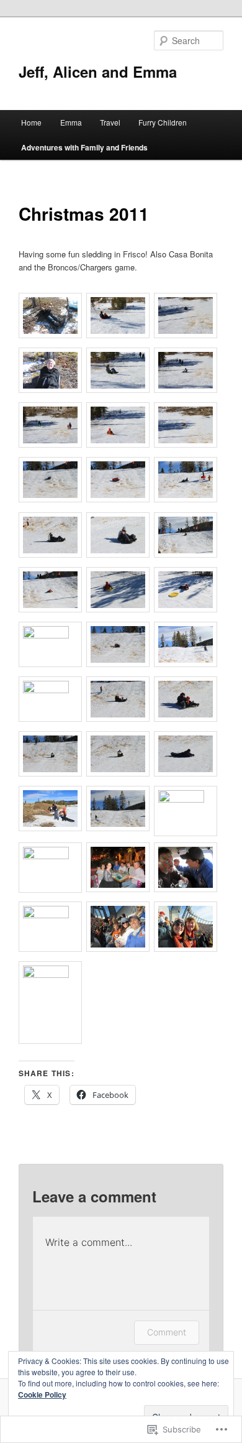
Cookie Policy (42, 1394)
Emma (71, 122)
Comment (166, 1332)
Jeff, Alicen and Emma (98, 71)
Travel (110, 122)
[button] (52, 317)
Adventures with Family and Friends (84, 147)
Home (31, 122)
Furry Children (162, 122)
